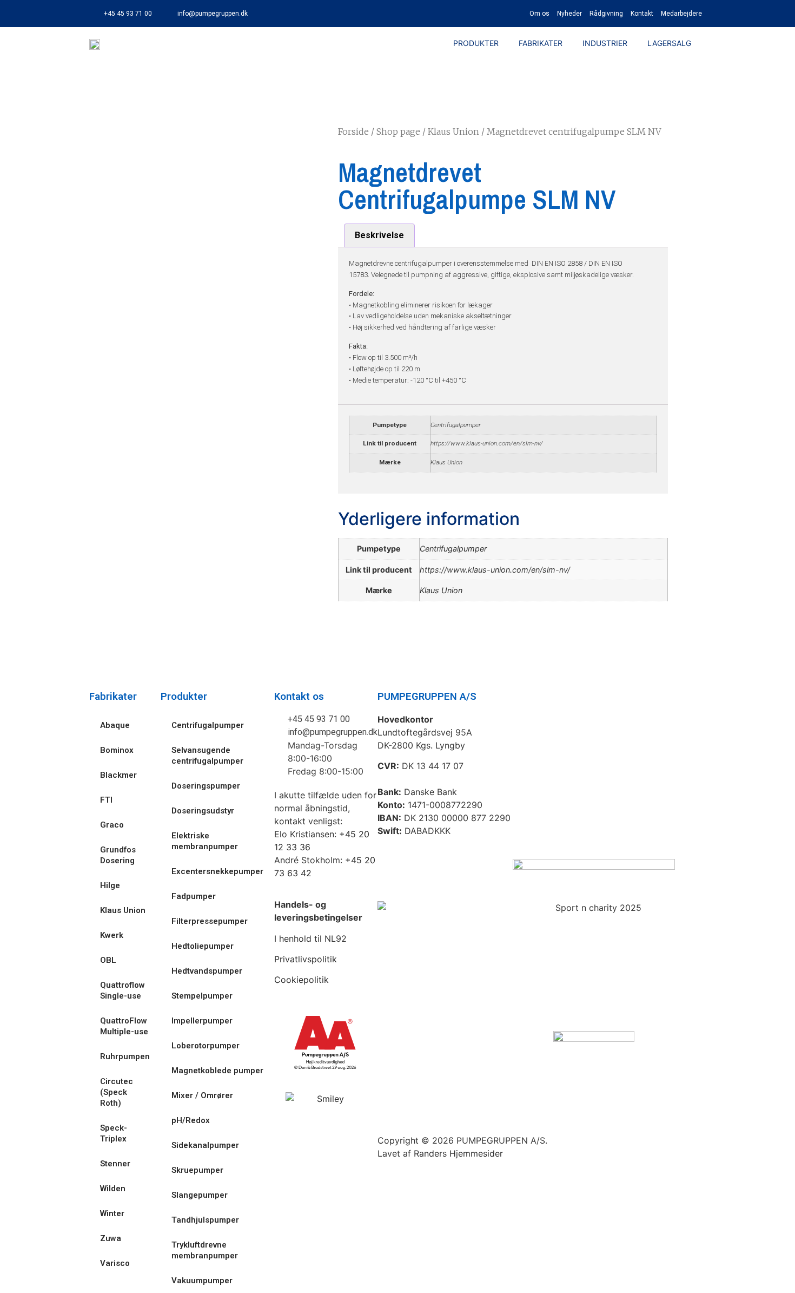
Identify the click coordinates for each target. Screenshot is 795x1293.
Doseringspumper (205, 786)
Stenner (115, 1164)
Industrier (604, 43)
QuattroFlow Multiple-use (124, 1026)
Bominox (117, 750)
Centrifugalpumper (455, 425)
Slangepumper (199, 1195)
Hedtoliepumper (202, 946)
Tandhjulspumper (205, 1220)
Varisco (115, 1263)
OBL (108, 960)
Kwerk (111, 935)
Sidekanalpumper (205, 1145)
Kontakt (642, 13)
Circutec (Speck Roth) (116, 1092)
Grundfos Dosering (118, 855)
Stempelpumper (202, 996)
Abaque (115, 725)
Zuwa (110, 1238)
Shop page (398, 131)
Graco (112, 825)
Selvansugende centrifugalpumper (207, 755)
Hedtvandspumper (206, 971)
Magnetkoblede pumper (217, 1070)
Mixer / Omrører (202, 1095)
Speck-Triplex (113, 1133)
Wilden (112, 1188)
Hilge (110, 885)
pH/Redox (190, 1120)
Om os (539, 13)
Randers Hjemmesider (458, 1153)
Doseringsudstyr (202, 811)
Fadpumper (193, 896)
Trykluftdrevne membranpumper (204, 1250)
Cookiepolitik (301, 979)
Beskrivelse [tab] (379, 235)
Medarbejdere (681, 13)
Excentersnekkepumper (217, 871)
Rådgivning (606, 13)
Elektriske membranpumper (204, 841)
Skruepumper (197, 1170)
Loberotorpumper (205, 1046)
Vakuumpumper (202, 1280)
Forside (353, 131)
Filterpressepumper (209, 921)
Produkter (476, 43)
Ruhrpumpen (125, 1056)
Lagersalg (669, 43)
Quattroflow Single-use (122, 990)
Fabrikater (540, 43)
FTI (106, 800)
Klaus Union (453, 131)
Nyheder (569, 13)
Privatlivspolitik (305, 959)
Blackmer (118, 775)
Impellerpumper (202, 1021)
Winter (112, 1213)
